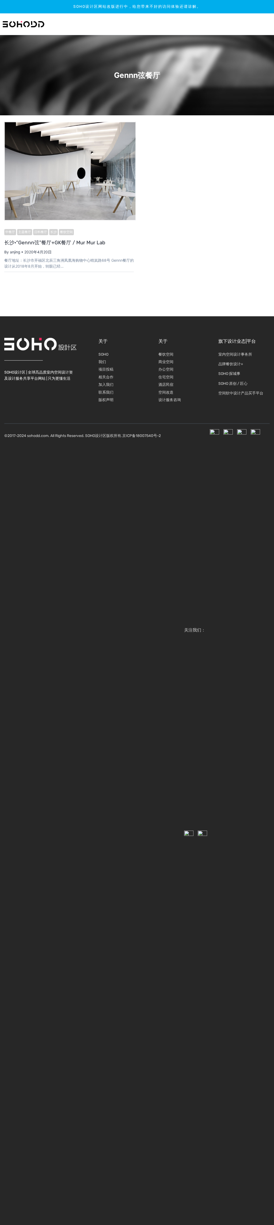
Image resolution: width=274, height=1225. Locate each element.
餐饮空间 (66, 232)
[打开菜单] (254, 24)
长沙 (53, 232)
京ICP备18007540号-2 (141, 435)
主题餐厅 (24, 232)
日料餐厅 (40, 232)
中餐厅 (10, 232)
